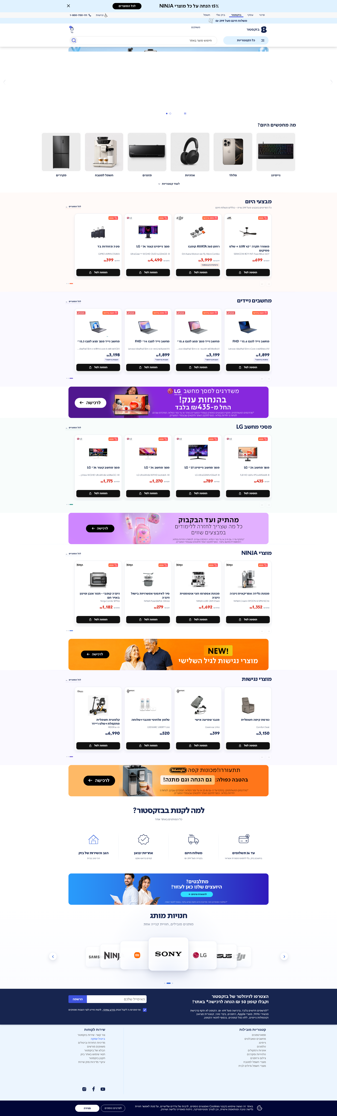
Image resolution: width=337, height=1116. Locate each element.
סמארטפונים (259, 1035)
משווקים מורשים (96, 1046)
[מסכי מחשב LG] (168, 402)
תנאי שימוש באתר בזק (93, 1054)
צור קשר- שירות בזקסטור (91, 1035)
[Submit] (73, 41)
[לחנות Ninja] (114, 956)
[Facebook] (93, 1089)
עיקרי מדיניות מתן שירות (91, 1062)
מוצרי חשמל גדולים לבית (252, 1065)
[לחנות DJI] (239, 957)
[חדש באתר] (168, 62)
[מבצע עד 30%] (168, 528)
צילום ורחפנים (258, 1058)
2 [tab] (166, 113)
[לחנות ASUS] (222, 956)
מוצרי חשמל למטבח (254, 1062)
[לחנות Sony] (168, 954)
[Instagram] (84, 1089)
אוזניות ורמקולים (257, 1050)
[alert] (168, 21)
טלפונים (261, 1046)
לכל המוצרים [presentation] (127, 6)
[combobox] (143, 40)
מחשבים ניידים (254, 301)
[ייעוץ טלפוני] (168, 889)
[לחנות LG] (200, 955)
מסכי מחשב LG (254, 427)
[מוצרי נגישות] (168, 654)
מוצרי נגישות (257, 679)
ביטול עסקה (98, 1039)
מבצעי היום (258, 202)
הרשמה (78, 999)
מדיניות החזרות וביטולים (91, 1042)
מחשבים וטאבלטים (255, 1038)
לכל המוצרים (75, 206)
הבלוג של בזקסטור (94, 1050)
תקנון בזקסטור (97, 1058)
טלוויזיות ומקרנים (256, 1054)
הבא (5, 82)
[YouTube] (103, 1089)
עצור (185, 113)
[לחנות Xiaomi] (137, 955)
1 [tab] (170, 113)
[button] (68, 5)
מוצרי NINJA (256, 553)
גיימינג (262, 1042)
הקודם (331, 82)
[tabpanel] (168, 82)
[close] (68, 5)
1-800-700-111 (78, 15)
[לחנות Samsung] (98, 957)
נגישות (100, 15)
